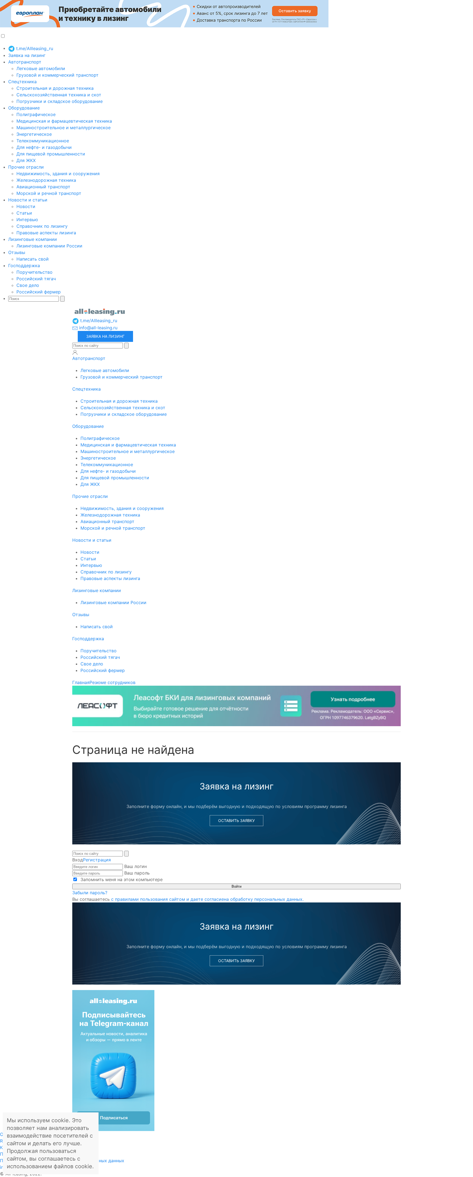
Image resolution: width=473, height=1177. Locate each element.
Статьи (24, 213)
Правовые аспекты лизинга (46, 232)
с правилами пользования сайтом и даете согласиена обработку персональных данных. (207, 899)
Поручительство (34, 272)
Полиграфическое (36, 114)
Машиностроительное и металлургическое (63, 127)
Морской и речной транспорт (48, 193)
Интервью (27, 219)
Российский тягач (36, 278)
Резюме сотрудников (112, 682)
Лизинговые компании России (49, 246)
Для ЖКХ (26, 160)
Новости (25, 206)
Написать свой (32, 259)
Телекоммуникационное (42, 140)
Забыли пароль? (89, 892)
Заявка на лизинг (26, 55)
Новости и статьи (27, 200)
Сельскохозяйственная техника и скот (58, 94)
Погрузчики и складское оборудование (59, 101)
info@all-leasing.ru (97, 327)
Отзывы (16, 252)
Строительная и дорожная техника (55, 88)
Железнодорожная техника (46, 180)
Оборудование (24, 108)
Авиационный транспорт (43, 186)
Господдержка (24, 265)
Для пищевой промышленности (50, 154)
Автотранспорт (24, 62)
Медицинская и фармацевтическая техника (64, 121)
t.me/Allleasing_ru (34, 48)
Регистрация (97, 859)
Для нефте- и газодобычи (44, 147)
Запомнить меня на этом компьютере (121, 879)
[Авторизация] (75, 352)
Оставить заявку (236, 820)
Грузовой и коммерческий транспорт (57, 75)
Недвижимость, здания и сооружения (58, 173)
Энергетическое (34, 134)
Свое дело (27, 285)
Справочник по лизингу (42, 226)
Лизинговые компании (32, 239)
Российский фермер (38, 292)
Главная (81, 682)
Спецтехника (22, 81)
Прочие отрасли (26, 167)
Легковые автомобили (40, 68)
